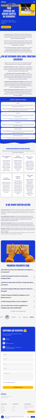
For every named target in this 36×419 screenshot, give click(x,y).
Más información (7, 417)
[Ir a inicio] (3, 2)
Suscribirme (31, 411)
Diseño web (2, 406)
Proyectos (14, 407)
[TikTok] (7, 401)
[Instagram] (3, 401)
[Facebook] (5, 401)
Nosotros (14, 406)
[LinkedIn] (1, 401)
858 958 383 (8, 339)
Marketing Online (3, 410)
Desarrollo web (3, 407)
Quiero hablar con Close (18, 387)
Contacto (14, 410)
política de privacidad (11, 382)
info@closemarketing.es (10, 343)
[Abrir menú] (34, 1)
